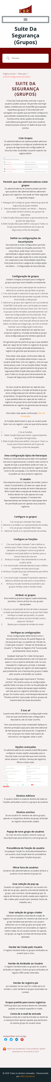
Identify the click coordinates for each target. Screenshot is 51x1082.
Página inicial (9, 73)
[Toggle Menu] (25, 19)
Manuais (22, 73)
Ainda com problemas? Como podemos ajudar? (26, 1048)
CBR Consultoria (27, 1076)
